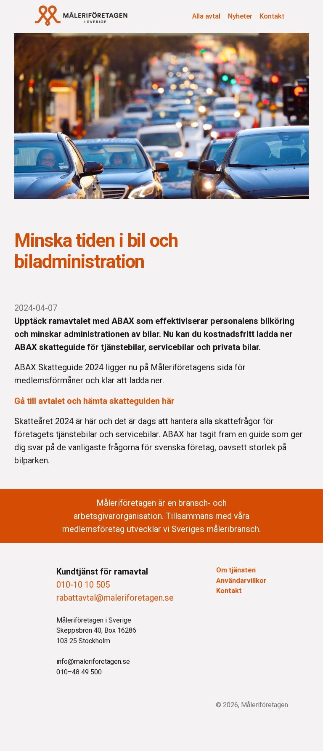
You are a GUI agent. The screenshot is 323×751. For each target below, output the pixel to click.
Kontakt (271, 16)
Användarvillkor (241, 581)
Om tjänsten (236, 570)
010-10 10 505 (83, 585)
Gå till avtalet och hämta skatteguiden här (95, 401)
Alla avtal (206, 16)
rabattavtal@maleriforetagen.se (115, 598)
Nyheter (240, 16)
